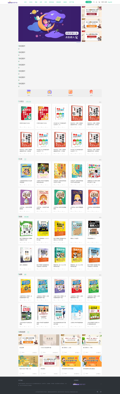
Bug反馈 (110, 2)
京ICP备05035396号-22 (40, 391)
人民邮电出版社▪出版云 (73, 391)
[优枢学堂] (12, 2)
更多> (100, 102)
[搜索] (94, 2)
